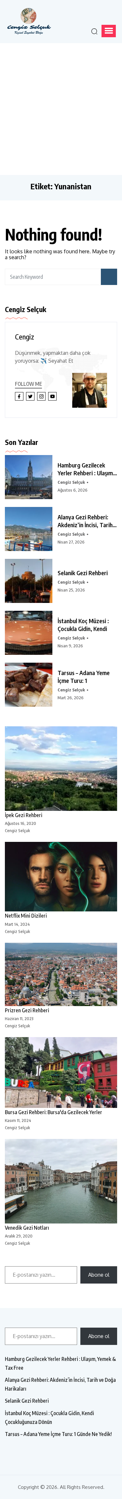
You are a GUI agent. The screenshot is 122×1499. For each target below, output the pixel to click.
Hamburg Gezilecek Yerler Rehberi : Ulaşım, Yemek (86, 469)
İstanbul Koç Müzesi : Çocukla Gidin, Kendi (83, 624)
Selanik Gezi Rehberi (83, 572)
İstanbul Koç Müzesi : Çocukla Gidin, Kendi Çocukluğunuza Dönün (49, 1417)
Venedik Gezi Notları (27, 1227)
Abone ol (98, 1274)
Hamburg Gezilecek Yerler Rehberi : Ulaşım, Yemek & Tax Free (60, 1363)
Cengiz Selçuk (71, 482)
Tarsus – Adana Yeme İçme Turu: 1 (84, 676)
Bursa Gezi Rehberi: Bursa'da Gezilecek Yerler (53, 1112)
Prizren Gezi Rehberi (27, 1010)
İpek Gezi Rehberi (23, 815)
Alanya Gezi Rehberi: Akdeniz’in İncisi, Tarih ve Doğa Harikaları (60, 1384)
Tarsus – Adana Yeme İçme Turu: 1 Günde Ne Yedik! (58, 1434)
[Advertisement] (61, 107)
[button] (109, 31)
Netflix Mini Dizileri (26, 915)
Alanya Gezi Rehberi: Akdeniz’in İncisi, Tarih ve (85, 521)
